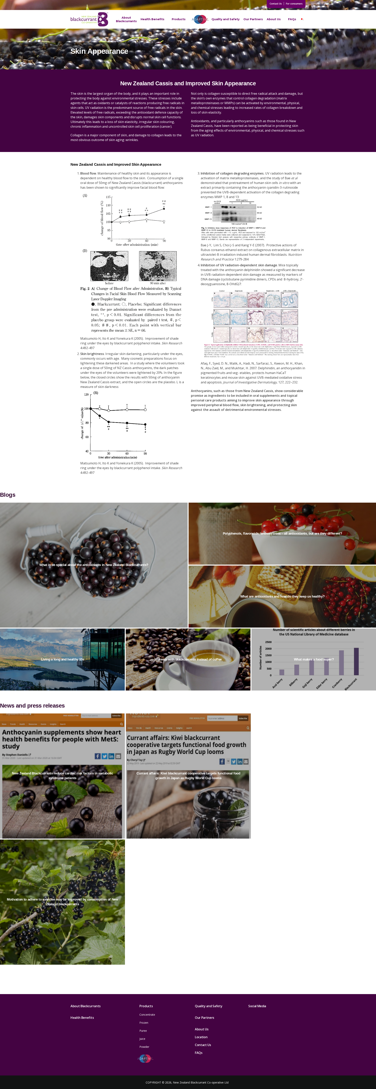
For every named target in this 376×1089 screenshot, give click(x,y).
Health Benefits (152, 19)
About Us (274, 19)
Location (201, 1037)
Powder (144, 1047)
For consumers (294, 3)
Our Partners (253, 19)
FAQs (292, 19)
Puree (143, 1031)
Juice (142, 1039)
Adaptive (200, 19)
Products (178, 19)
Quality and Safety (226, 19)
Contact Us (276, 3)
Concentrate (147, 1014)
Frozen (143, 1022)
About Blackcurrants (126, 19)
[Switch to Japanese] (302, 19)
